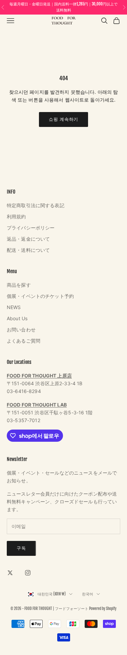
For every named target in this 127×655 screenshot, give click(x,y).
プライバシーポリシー (31, 228)
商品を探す (19, 285)
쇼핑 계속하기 (63, 119)
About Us (17, 318)
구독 (21, 548)
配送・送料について (28, 250)
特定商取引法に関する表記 (35, 205)
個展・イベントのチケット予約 (40, 296)
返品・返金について (28, 239)
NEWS (14, 307)
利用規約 (16, 216)
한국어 (87, 594)
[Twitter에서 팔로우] (10, 572)
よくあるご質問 (23, 341)
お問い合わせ (21, 329)
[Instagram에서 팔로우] (27, 572)
